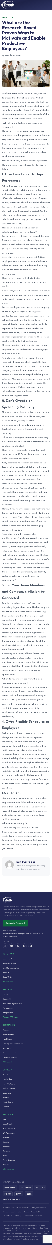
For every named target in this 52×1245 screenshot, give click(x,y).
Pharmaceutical (9, 1053)
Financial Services (10, 1057)
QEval (5, 995)
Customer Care (9, 959)
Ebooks (6, 1142)
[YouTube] (11, 945)
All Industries (8, 1062)
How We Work (9, 1084)
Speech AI (7, 999)
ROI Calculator (9, 1129)
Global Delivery (9, 1089)
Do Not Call (8, 1216)
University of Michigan (17, 538)
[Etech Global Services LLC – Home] (8, 5)
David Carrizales (25, 861)
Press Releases (9, 1160)
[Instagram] (30, 945)
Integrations (8, 1013)
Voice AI (6, 973)
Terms (26, 1212)
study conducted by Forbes (20, 775)
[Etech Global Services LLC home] (26, 900)
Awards (6, 1098)
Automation (8, 1008)
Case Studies (8, 1124)
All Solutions (8, 982)
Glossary (6, 1151)
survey (21, 654)
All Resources (8, 1169)
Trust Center (8, 1102)
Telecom (6, 1030)
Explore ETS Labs (10, 1017)
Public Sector (8, 1035)
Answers (6, 1165)
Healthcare (7, 1039)
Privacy (5, 1212)
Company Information (33, 1216)
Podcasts (6, 1147)
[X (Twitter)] (17, 945)
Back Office (8, 977)
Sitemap (18, 1216)
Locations (7, 1093)
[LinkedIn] (5, 945)
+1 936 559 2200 (10, 937)
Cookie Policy (16, 1212)
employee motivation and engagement (27, 832)
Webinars (6, 1138)
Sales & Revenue (9, 964)
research (11, 148)
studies (18, 110)
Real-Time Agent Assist (12, 1004)
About (5, 1075)
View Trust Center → (11, 1199)
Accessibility (36, 1212)
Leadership (7, 1079)
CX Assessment (9, 1133)
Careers (6, 1107)
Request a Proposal (15, 923)
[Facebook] (24, 945)
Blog (4, 1119)
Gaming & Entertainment (13, 1044)
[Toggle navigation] (48, 5)
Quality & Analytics (11, 968)
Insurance (7, 1048)
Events (5, 1156)
